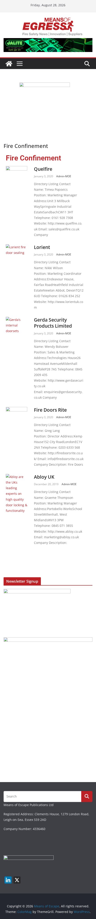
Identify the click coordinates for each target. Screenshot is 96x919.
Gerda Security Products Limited (53, 323)
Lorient (42, 247)
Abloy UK (44, 477)
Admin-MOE (63, 176)
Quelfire (43, 169)
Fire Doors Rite (50, 410)
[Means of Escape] (9, 63)
